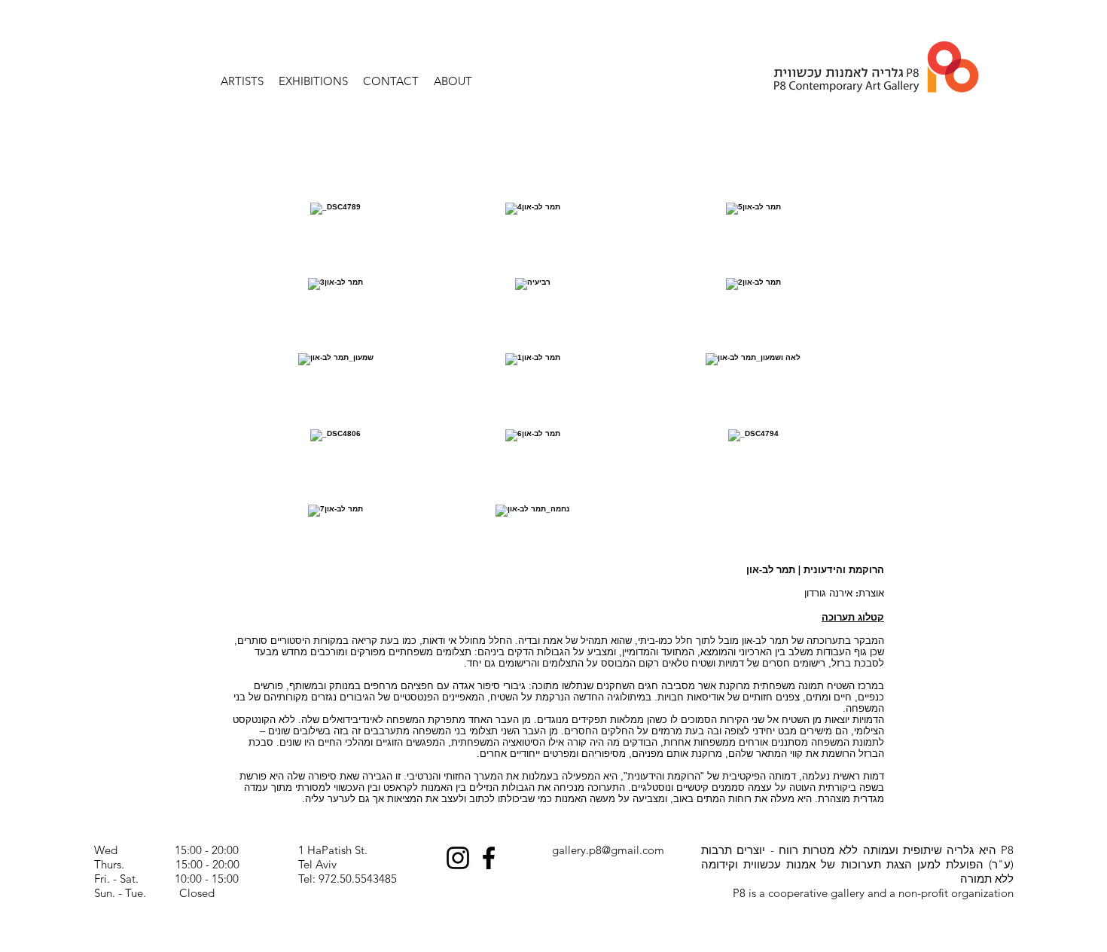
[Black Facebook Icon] (489, 858)
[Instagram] (458, 858)
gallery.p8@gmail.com (608, 850)
